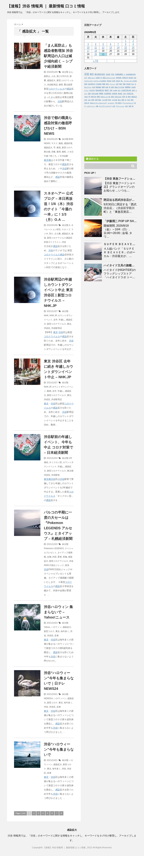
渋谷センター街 (105, 96)
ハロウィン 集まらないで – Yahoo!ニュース (58, 612)
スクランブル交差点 (99, 81)
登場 (112, 96)
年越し (62, 319)
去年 (55, 319)
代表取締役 (119, 74)
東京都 (47, 152)
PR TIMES (118, 103)
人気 (124, 93)
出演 (93, 87)
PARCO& (93, 96)
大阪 (97, 106)
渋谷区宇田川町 (126, 90)
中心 (132, 84)
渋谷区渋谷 (129, 93)
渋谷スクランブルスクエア (98, 103)
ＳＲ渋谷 (114, 100)
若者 (56, 635)
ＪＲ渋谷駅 (63, 156)
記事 (113, 81)
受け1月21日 (63, 76)
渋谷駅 (98, 78)
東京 (69, 324)
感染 (69, 88)
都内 (123, 100)
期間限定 (128, 87)
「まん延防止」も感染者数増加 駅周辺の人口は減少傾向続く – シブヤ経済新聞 (58, 55)
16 (133, 47)
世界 (123, 96)
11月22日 (92, 90)
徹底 (61, 143)
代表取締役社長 (131, 74)
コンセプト (110, 103)
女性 (111, 90)
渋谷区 (47, 328)
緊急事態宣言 (100, 90)
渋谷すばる (118, 96)
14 (118, 47)
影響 (103, 87)
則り (51, 233)
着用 (59, 152)
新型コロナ (67, 147)
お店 (113, 106)
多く (122, 81)
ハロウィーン (60, 698)
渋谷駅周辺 (52, 84)
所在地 (128, 84)
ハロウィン (56, 627)
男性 (132, 100)
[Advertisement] (110, 131)
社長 (96, 100)
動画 (49, 391)
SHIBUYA (125, 78)
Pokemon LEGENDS (54, 548)
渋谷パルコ (91, 78)
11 (95, 47)
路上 (119, 100)
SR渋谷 (109, 81)
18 (95, 51)
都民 (64, 152)
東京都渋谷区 (99, 74)
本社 (112, 74)
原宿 (92, 100)
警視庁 (107, 90)
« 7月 (95, 61)
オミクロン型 (55, 462)
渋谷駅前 (55, 475)
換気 (59, 147)
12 (103, 47)
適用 (61, 84)
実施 (65, 557)
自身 (133, 90)
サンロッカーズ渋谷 (130, 81)
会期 (49, 557)
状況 (67, 565)
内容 (54, 557)
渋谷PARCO (91, 84)
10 (88, 47)
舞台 (99, 100)
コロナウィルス (56, 88)
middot (115, 90)
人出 (53, 76)
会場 (106, 87)
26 (103, 54)
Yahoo (47, 627)
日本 (117, 84)
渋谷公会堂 (94, 93)
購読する (93, 158)
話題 (112, 87)
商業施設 (98, 87)
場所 (120, 84)
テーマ (86, 90)
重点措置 (68, 84)
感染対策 (68, 143)
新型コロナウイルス (56, 324)
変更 (60, 557)
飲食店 (120, 93)
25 (95, 54)
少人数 (57, 233)
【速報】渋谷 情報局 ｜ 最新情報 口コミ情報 (46, 6)
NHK (46, 315)
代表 (128, 100)
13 (110, 47)
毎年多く (65, 631)
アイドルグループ (128, 103)
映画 (129, 96)
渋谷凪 (133, 87)
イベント (112, 84)
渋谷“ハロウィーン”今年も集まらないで (59, 749)
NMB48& (118, 78)
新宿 (85, 84)
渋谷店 (118, 81)
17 (88, 51)
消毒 (53, 152)
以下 (85, 78)
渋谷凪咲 (99, 84)
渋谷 (60, 101)
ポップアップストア (105, 106)
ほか (119, 90)
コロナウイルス (52, 254)
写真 (124, 84)
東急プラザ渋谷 (119, 87)
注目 (126, 106)
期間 (98, 96)
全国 (130, 106)
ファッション (120, 106)
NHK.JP (53, 315)
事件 (109, 100)
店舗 (89, 93)
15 (125, 47)
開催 (103, 84)
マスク (54, 143)
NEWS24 (48, 698)
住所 (85, 100)
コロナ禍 (104, 100)
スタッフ (66, 229)
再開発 (101, 93)
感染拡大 (51, 80)
